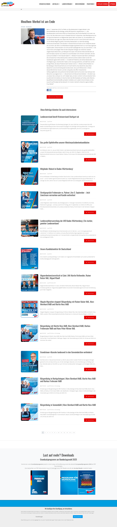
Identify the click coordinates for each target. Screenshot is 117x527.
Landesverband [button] (67, 4)
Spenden (112, 4)
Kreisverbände (80, 4)
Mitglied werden (102, 4)
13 (67, 432)
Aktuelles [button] (55, 4)
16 (73, 432)
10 (58, 432)
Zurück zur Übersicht (55, 97)
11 (61, 432)
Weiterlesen (90, 134)
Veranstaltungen (44, 4)
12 (64, 432)
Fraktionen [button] (90, 4)
